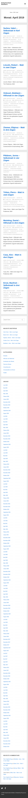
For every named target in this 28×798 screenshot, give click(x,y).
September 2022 (6, 478)
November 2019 (6, 574)
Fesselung (14, 204)
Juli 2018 (5, 619)
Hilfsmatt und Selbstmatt (9, 39)
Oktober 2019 (6, 577)
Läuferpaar (21, 138)
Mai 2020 (5, 557)
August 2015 (6, 718)
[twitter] (2, 788)
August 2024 (6, 413)
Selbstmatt (6, 44)
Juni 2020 (5, 554)
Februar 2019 (6, 599)
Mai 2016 (5, 693)
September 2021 (6, 512)
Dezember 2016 (6, 673)
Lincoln (20, 75)
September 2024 (6, 410)
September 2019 (6, 580)
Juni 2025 (5, 385)
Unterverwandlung (17, 234)
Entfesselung (7, 204)
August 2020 (6, 549)
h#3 (17, 231)
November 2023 (6, 438)
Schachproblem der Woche (10, 73)
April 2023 (5, 458)
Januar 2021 (6, 534)
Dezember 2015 (6, 707)
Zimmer (14, 141)
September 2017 (6, 647)
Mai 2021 (5, 523)
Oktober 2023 (6, 441)
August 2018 (6, 616)
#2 (17, 75)
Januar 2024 (6, 433)
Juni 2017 (5, 656)
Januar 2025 (6, 399)
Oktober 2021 (6, 509)
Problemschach (7, 42)
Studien (5, 372)
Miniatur (19, 41)
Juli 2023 (5, 450)
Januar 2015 (6, 738)
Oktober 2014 (6, 746)
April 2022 (5, 492)
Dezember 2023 (6, 436)
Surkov (11, 44)
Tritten (23, 206)
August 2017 (6, 650)
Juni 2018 (5, 622)
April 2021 (5, 526)
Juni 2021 (5, 520)
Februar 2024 (6, 430)
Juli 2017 (5, 653)
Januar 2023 (6, 467)
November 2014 (6, 743)
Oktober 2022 (6, 475)
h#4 (17, 103)
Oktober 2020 (6, 543)
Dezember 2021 (6, 503)
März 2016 (5, 698)
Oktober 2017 (6, 644)
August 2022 (6, 481)
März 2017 (5, 664)
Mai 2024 (5, 421)
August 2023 (6, 447)
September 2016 (6, 681)
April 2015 (5, 729)
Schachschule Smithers (6, 3)
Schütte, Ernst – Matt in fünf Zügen (11, 340)
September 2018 (6, 613)
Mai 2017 (5, 659)
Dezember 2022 (6, 469)
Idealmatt (5, 105)
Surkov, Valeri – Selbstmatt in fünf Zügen (11, 30)
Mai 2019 (5, 591)
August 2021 (6, 515)
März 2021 (5, 529)
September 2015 (6, 715)
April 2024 (5, 424)
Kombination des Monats (8, 361)
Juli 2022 (5, 484)
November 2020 (6, 540)
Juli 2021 (5, 517)
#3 (17, 138)
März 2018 (5, 630)
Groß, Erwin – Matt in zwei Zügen (10, 332)
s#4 (13, 170)
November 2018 (6, 608)
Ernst (18, 295)
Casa (19, 265)
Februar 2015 (6, 735)
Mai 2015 (5, 726)
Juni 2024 (5, 419)
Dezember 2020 (6, 537)
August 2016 (6, 684)
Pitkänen (19, 168)
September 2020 (6, 546)
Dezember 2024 (6, 402)
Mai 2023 (5, 455)
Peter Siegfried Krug (7, 759)
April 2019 (5, 594)
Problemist (11, 77)
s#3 (13, 297)
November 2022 (6, 472)
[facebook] (5, 788)
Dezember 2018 (6, 605)
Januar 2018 (6, 636)
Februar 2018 (6, 633)
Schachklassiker (7, 367)
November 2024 (6, 405)
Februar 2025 (6, 396)
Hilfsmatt (21, 103)
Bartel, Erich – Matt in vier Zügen (10, 334)
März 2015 (5, 732)
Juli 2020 (5, 551)
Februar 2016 (6, 701)
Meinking (5, 232)
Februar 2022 (6, 498)
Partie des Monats (7, 364)
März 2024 (5, 427)
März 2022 (5, 495)
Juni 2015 (5, 724)
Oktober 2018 (6, 611)
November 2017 (6, 642)
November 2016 (6, 676)
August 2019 (6, 582)
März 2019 (5, 597)
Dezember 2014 (6, 741)
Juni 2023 (5, 452)
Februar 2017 (6, 667)
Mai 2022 (5, 489)
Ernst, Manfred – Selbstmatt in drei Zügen (11, 285)
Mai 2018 (5, 625)
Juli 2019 (5, 585)
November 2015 (6, 709)
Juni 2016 (5, 690)
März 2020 (5, 563)
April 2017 (5, 661)
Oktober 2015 (6, 712)
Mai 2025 (5, 388)
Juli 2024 (5, 416)
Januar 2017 (6, 670)
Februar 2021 (6, 532)
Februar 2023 (6, 464)
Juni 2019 (5, 588)
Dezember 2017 (6, 639)
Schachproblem (18, 42)
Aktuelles (5, 355)
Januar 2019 (6, 602)
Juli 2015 (5, 721)
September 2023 (6, 444)
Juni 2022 (5, 486)
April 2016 (5, 695)
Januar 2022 (6, 500)
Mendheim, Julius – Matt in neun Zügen (11, 343)
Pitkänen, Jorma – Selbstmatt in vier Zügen (11, 158)
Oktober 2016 (6, 678)
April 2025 (5, 390)
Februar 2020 (6, 565)
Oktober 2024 (6, 407)
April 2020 (5, 560)
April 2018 (5, 628)
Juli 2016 (5, 687)
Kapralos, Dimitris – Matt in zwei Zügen (11, 337)
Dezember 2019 (6, 571)
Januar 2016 (6, 704)
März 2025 (5, 393)
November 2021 (6, 506)
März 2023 (5, 461)
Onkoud (15, 105)
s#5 (13, 42)
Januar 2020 (6, 568)
